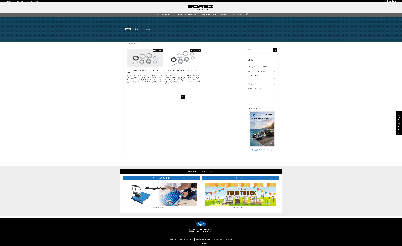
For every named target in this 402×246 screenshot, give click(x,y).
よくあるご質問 (217, 239)
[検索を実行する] (275, 50)
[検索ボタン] (247, 15)
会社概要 (251, 84)
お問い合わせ (228, 239)
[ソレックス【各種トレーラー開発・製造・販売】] (201, 7)
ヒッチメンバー (253, 75)
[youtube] (390, 1)
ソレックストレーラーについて (258, 67)
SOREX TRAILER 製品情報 (257, 71)
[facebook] (387, 1)
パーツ (250, 80)
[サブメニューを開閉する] (274, 66)
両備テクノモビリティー (203, 239)
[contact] (395, 1)
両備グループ (173, 239)
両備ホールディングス (186, 239)
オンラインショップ (254, 88)
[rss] (393, 1)
